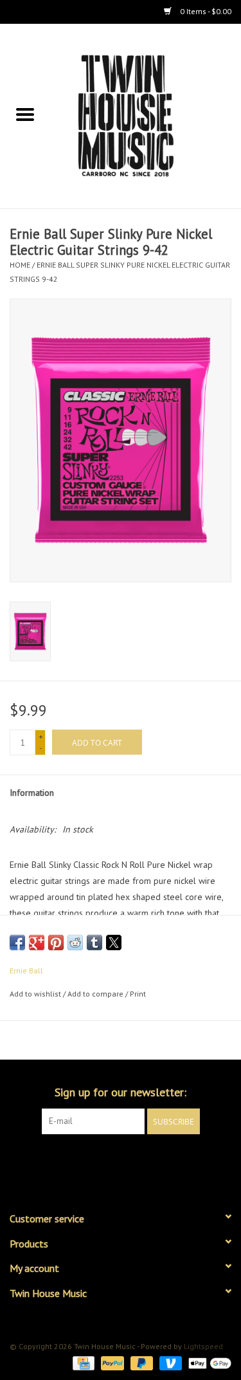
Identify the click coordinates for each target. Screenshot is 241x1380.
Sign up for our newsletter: (120, 1092)
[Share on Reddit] (75, 942)
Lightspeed (203, 1346)
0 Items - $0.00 (204, 11)
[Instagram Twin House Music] (132, 1160)
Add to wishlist (36, 993)
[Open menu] (25, 114)
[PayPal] (110, 1362)
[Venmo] (169, 1362)
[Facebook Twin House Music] (109, 1160)
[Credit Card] (82, 1362)
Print (138, 993)
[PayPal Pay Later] (140, 1362)
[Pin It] (56, 942)
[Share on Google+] (36, 942)
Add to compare (96, 993)
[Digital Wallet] (207, 1362)
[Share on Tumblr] (94, 942)
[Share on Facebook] (17, 942)
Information (32, 792)
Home (20, 265)
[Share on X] (113, 942)
